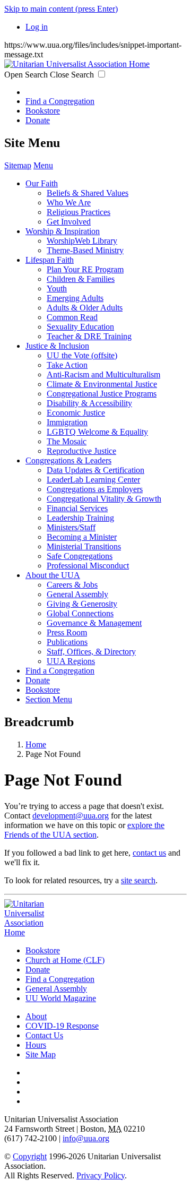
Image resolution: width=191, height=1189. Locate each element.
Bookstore (42, 110)
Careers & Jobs (72, 584)
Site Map (40, 1054)
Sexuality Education (80, 326)
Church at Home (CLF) (65, 959)
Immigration (67, 422)
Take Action (67, 364)
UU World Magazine (60, 998)
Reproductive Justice (81, 450)
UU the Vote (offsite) (82, 355)
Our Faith (41, 183)
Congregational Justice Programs (102, 393)
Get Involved (69, 221)
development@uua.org (70, 815)
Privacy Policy (100, 1175)
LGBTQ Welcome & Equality (97, 431)
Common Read (72, 317)
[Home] (77, 63)
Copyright (30, 1156)
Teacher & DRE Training (89, 336)
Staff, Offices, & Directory (91, 651)
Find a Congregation (59, 101)
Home (35, 744)
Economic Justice (76, 412)
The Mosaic (66, 441)
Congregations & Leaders (68, 460)
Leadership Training (80, 517)
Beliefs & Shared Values (87, 192)
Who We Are (69, 202)
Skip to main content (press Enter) (61, 8)
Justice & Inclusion (57, 345)
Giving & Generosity (82, 603)
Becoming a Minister (82, 536)
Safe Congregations (79, 556)
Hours (35, 1044)
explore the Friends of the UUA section (84, 830)
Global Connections (80, 613)
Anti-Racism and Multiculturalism (103, 374)
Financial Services (77, 508)
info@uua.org (86, 1138)
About (36, 1016)
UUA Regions (71, 661)
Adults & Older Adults (85, 307)
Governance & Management (94, 622)
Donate (37, 120)
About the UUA (52, 575)
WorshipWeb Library (82, 240)
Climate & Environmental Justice (102, 384)
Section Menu (48, 699)
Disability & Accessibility (89, 403)
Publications (67, 642)
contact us (149, 852)
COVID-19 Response (62, 1025)
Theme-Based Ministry (85, 250)
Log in (36, 26)
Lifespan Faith (49, 259)
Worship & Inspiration (62, 231)
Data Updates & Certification (95, 470)
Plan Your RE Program (85, 269)
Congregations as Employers (95, 489)
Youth (57, 288)
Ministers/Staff (71, 527)
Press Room (67, 632)
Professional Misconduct (88, 565)
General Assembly (77, 594)
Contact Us (44, 1035)
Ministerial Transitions (84, 546)
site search (138, 880)
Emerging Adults (75, 298)
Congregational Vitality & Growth (104, 498)
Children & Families (81, 278)
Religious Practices (78, 212)
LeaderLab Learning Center (93, 479)
